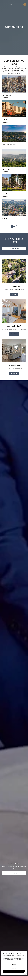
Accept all (14, 971)
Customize (14, 968)
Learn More (14, 334)
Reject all (14, 964)
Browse (14, 294)
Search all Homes (14, 248)
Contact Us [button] (14, 873)
